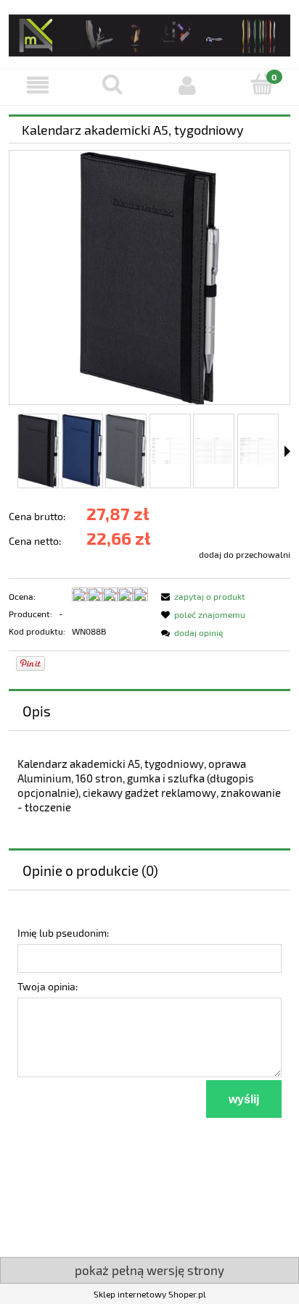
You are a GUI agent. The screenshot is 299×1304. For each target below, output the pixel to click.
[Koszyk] (261, 84)
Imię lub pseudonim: (63, 933)
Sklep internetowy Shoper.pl (150, 1294)
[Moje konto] (187, 85)
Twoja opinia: (47, 986)
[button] (37, 85)
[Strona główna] (149, 32)
